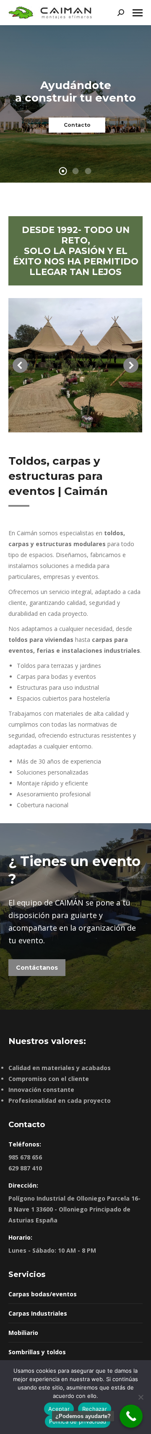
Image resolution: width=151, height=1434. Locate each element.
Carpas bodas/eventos (42, 1294)
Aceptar (59, 1408)
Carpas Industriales (37, 1313)
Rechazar (94, 1408)
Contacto (77, 125)
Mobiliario (23, 1333)
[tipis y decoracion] (75, 365)
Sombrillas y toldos (37, 1352)
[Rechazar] (140, 1397)
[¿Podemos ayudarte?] (131, 1416)
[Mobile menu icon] (138, 13)
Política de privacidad (78, 1421)
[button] (20, 365)
